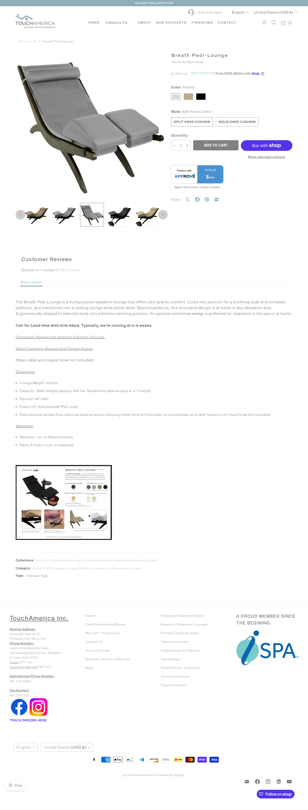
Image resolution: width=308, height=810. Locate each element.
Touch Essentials (173, 685)
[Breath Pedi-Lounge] (90, 125)
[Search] (274, 22)
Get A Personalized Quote (105, 624)
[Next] (163, 214)
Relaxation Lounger (126, 568)
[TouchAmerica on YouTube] (289, 781)
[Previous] (20, 214)
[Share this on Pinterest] (209, 199)
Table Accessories (174, 642)
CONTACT (227, 22)
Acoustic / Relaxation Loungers (60, 560)
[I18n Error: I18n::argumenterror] (36, 215)
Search (90, 616)
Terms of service (97, 650)
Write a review (68, 269)
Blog (89, 668)
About (144, 22)
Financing (202, 22)
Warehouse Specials (142, 560)
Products (117, 22)
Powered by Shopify (170, 775)
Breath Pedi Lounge (48, 568)
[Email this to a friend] (219, 199)
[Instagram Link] (38, 716)
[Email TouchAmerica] (247, 781)
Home (93, 22)
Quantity (179, 135)
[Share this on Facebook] (200, 199)
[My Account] (264, 22)
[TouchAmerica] (35, 21)
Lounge (71, 568)
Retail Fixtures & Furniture (181, 668)
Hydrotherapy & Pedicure (105, 560)
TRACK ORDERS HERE (28, 720)
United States (273, 12)
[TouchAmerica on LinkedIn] (278, 781)
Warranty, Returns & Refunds (107, 659)
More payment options (266, 156)
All (35, 41)
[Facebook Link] (19, 716)
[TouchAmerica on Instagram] (268, 781)
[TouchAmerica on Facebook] (257, 781)
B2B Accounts (171, 22)
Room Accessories (175, 676)
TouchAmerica (145, 775)
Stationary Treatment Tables (182, 616)
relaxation (101, 568)
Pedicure (85, 568)
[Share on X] (190, 199)
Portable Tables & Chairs (180, 633)
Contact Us (93, 642)
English (238, 12)
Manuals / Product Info (102, 633)
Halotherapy (170, 659)
